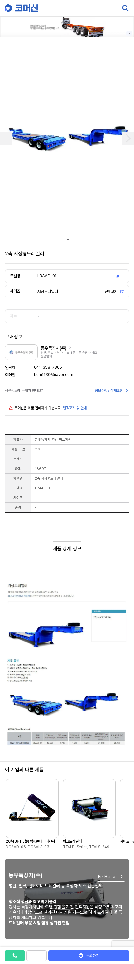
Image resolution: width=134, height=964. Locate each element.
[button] (122, 910)
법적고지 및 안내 (75, 408)
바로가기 (65, 439)
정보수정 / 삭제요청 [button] (109, 390)
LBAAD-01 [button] (47, 275)
